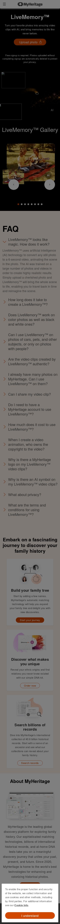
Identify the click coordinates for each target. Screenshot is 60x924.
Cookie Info (21, 905)
